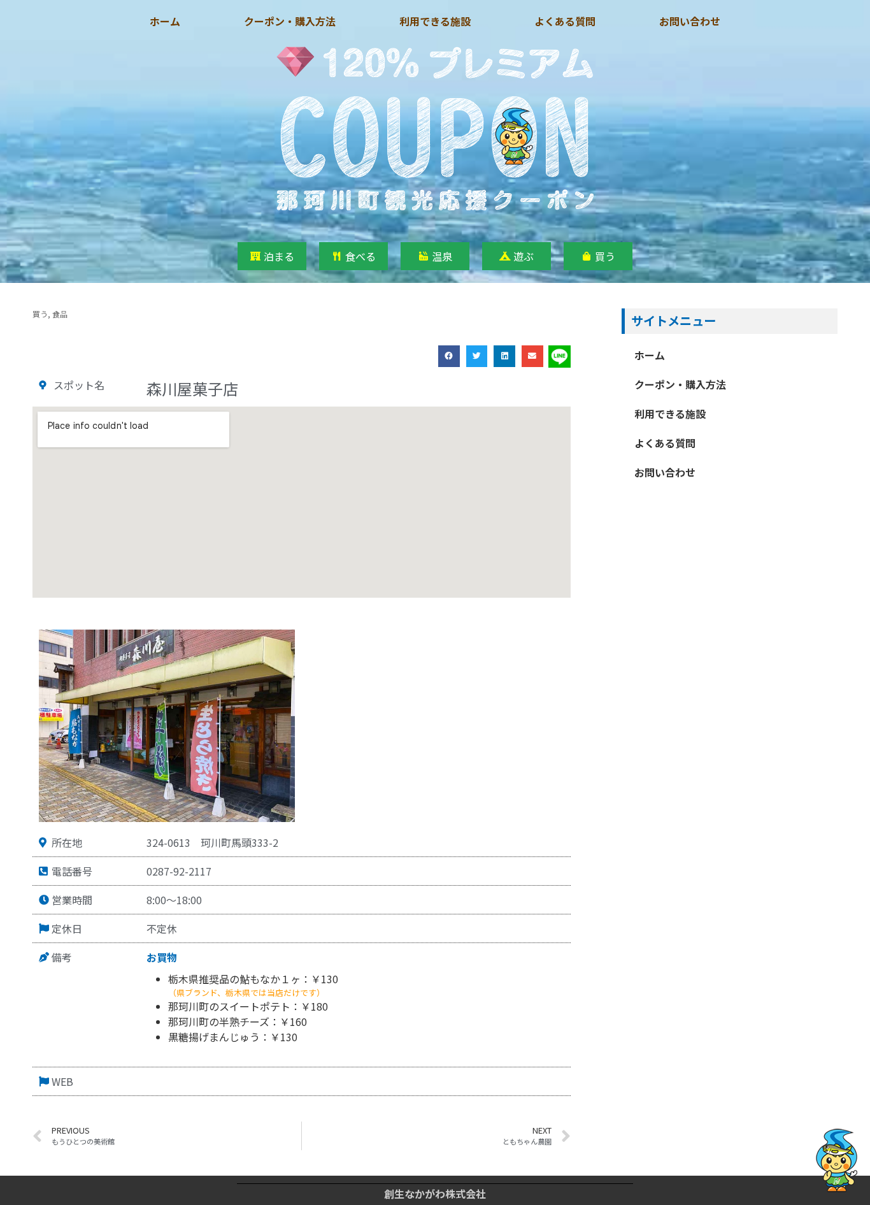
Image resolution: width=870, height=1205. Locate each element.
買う (40, 313)
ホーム (165, 21)
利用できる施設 (435, 21)
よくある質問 (564, 21)
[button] (449, 356)
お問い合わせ (689, 21)
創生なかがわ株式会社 (435, 1193)
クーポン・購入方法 (290, 21)
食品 (60, 313)
